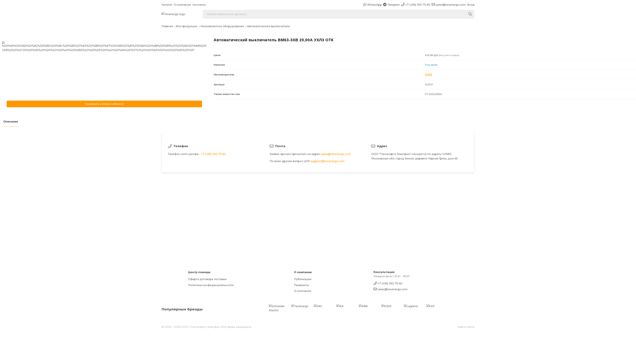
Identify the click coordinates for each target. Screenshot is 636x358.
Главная (167, 26)
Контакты (199, 4)
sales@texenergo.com (336, 154)
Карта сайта (466, 326)
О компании (182, 4)
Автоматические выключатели (268, 26)
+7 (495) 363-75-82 (213, 154)
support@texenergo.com (328, 161)
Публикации (303, 279)
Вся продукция (186, 26)
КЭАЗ (428, 74)
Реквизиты (301, 285)
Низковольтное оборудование (222, 26)
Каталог (167, 4)
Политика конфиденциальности (211, 285)
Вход (471, 4)
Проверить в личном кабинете (104, 103)
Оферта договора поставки (207, 279)
